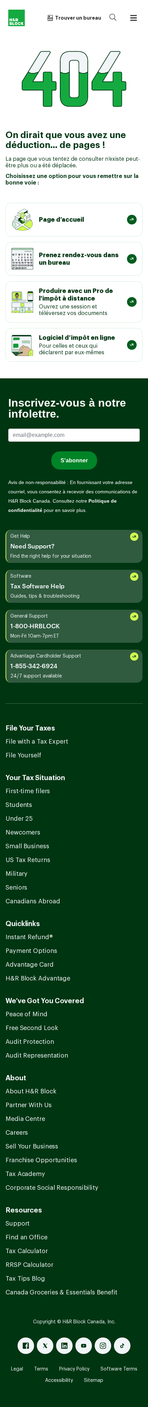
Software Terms (119, 1369)
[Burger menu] (133, 18)
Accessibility (59, 1380)
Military (17, 874)
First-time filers (28, 791)
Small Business (27, 846)
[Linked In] (64, 1345)
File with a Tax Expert (37, 741)
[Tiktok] (122, 1345)
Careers (17, 1133)
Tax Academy (25, 1174)
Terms (41, 1369)
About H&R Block (31, 1091)
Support (18, 1223)
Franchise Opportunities (41, 1160)
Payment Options (31, 951)
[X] (45, 1345)
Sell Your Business (32, 1146)
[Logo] (16, 18)
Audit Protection (30, 1042)
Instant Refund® (29, 937)
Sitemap (93, 1380)
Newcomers (23, 832)
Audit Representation (37, 1055)
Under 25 (19, 819)
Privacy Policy (74, 1369)
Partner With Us (29, 1105)
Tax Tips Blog (25, 1278)
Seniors (16, 887)
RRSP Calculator (29, 1265)
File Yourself (23, 755)
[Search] (113, 18)
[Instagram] (103, 1345)
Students (19, 805)
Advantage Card (30, 965)
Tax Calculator (27, 1251)
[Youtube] (83, 1345)
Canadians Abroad (33, 901)
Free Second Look (32, 1028)
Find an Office (26, 1237)
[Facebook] (26, 1345)
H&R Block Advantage (38, 978)
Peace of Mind (26, 1014)
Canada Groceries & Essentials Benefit (61, 1292)
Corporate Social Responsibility (52, 1188)
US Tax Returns (28, 860)
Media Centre (25, 1119)
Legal (17, 1369)
